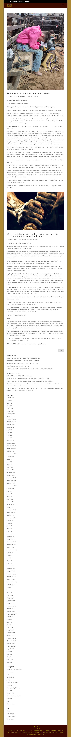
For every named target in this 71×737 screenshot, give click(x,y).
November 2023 (11, 480)
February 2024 (11, 472)
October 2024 (11, 451)
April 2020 (10, 595)
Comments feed (11, 716)
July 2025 (9, 430)
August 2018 (10, 649)
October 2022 (11, 515)
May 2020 (9, 592)
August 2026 (10, 398)
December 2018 (11, 638)
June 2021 (9, 558)
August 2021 (10, 552)
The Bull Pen (10, 693)
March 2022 (10, 534)
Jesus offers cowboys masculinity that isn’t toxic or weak (23, 360)
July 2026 (9, 400)
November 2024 (11, 448)
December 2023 (11, 478)
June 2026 (9, 403)
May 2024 (9, 464)
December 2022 (11, 510)
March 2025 (10, 440)
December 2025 (11, 419)
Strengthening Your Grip (14, 688)
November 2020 (11, 577)
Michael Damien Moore (25, 376)
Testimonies (10, 690)
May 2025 (9, 435)
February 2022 (11, 536)
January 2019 (10, 635)
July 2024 (9, 459)
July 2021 (9, 555)
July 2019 (9, 619)
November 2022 (11, 512)
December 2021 (11, 542)
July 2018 (9, 651)
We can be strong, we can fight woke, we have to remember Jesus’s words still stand (32, 235)
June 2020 (9, 590)
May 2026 (9, 406)
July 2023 (9, 491)
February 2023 (11, 504)
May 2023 (9, 496)
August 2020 (10, 584)
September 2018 (11, 646)
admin (10, 96)
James (8, 680)
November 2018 (11, 641)
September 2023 (11, 486)
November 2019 (11, 609)
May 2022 (9, 528)
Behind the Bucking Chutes (30, 96)
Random (9, 685)
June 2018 (9, 654)
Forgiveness (10, 677)
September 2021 (11, 550)
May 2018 (9, 657)
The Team (9, 698)
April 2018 (10, 659)
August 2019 (10, 616)
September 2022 (11, 518)
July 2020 (9, 587)
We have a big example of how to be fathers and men (22, 363)
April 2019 (10, 627)
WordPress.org (11, 719)
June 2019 (9, 622)
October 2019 (11, 611)
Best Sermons (11, 672)
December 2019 (11, 606)
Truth (8, 701)
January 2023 (10, 507)
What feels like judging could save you (18, 366)
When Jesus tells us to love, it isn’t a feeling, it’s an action (23, 358)
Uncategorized (11, 704)
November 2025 (11, 422)
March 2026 (10, 411)
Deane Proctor (11, 381)
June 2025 (9, 432)
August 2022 (10, 520)
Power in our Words (12, 682)
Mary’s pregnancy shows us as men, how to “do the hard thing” (31, 378)
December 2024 (11, 446)
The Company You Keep (14, 696)
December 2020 (11, 574)
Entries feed (10, 714)
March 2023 (10, 502)
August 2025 (10, 427)
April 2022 (10, 531)
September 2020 (11, 582)
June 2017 (9, 662)
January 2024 (10, 475)
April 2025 (10, 438)
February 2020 (11, 601)
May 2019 (9, 625)
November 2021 (11, 544)
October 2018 (11, 643)
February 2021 (11, 568)
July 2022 (9, 523)
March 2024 (10, 470)
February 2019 (11, 633)
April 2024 (10, 467)
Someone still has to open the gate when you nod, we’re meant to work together (30, 369)
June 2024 (9, 462)
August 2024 (10, 456)
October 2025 (11, 424)
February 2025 (11, 443)
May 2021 (9, 560)
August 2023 (10, 488)
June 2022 (9, 526)
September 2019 (11, 614)
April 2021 (10, 563)
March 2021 (10, 566)
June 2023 (9, 494)
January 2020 (10, 603)
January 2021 (10, 571)
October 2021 (11, 547)
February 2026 (11, 414)
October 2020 (11, 579)
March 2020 (10, 598)
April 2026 (10, 408)
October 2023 (11, 483)
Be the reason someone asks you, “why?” (28, 93)
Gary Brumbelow (11, 384)
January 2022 (10, 539)
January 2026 (10, 416)
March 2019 (10, 630)
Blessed (9, 674)
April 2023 (10, 499)
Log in (8, 711)
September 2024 (11, 454)
